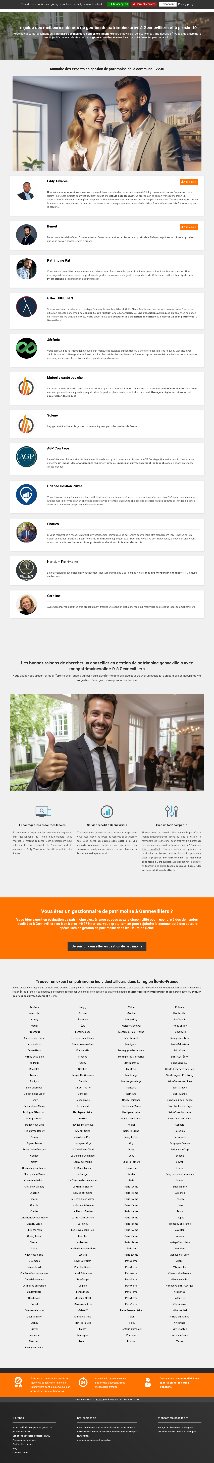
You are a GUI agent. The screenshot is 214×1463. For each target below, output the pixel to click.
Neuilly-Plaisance (131, 1100)
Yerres (179, 1341)
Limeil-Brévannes (83, 1273)
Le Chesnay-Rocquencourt (83, 1180)
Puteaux (179, 1007)
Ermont (83, 1013)
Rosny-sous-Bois (180, 1038)
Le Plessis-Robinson (83, 1205)
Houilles (83, 1118)
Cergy (34, 1162)
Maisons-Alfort (83, 1298)
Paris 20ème (131, 1254)
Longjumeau (82, 1292)
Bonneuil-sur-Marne (34, 1106)
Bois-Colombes (34, 1087)
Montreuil (131, 1069)
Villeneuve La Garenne (179, 1273)
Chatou (34, 1199)
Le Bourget (83, 1174)
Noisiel (131, 1124)
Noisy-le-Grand (131, 1131)
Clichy (34, 1248)
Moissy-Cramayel (131, 1025)
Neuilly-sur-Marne (131, 1106)
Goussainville (83, 1100)
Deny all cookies (145, 4)
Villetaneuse (179, 1304)
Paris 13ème (131, 1205)
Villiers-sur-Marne (179, 1316)
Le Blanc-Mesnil (82, 1168)
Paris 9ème (131, 1304)
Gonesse (83, 1093)
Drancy (34, 1322)
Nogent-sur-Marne (131, 1118)
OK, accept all (119, 4)
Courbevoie (34, 1298)
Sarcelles (180, 1131)
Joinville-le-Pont (82, 1137)
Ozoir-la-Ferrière (131, 1162)
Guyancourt (83, 1106)
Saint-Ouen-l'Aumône (179, 1112)
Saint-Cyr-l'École (180, 1056)
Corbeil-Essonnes (34, 1279)
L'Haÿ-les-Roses (82, 1267)
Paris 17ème (131, 1230)
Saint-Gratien (180, 1087)
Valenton (180, 1230)
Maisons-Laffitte (83, 1304)
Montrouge (131, 1075)
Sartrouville (180, 1137)
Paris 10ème (131, 1186)
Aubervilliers (34, 1050)
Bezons (34, 1075)
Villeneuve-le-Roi (180, 1279)
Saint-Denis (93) (179, 1063)
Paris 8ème (131, 1298)
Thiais (179, 1205)
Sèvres (180, 1168)
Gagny (82, 1063)
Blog (15, 1448)
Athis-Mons (34, 1044)
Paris (131, 1180)
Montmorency (131, 1063)
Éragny (82, 1007)
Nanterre (131, 1087)
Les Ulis (83, 1254)
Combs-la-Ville (34, 1267)
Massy (82, 1329)
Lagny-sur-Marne (83, 1162)
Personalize (168, 4)
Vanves (180, 1236)
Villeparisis (180, 1292)
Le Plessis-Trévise (83, 1211)
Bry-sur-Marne (34, 1143)
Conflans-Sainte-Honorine (34, 1273)
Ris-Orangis (180, 1019)
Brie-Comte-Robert (34, 1131)
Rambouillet (179, 1013)
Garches (82, 1069)
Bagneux (34, 1063)
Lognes (83, 1285)
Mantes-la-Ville (83, 1322)
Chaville (34, 1205)
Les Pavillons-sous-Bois (83, 1248)
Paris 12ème (131, 1199)
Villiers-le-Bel (180, 1310)
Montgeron (131, 1044)
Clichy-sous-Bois (34, 1254)
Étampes (83, 1019)
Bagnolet (34, 1069)
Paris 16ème (131, 1223)
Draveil (34, 1329)
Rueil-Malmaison (180, 1044)
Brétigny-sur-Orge (34, 1124)
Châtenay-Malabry (34, 1186)
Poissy (131, 1322)
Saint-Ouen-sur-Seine (179, 1118)
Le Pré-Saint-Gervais (83, 1217)
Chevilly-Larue (34, 1223)
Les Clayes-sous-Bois (82, 1230)
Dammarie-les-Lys (34, 1310)
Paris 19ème (131, 1242)
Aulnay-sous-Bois (34, 1056)
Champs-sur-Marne (34, 1174)
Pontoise (131, 1335)
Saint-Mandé (180, 1093)
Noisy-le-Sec (131, 1137)
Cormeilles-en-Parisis (34, 1285)
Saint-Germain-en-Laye (179, 1081)
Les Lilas (82, 1236)
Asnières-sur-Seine (34, 1038)
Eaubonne (34, 1335)
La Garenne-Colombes (83, 1155)
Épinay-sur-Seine (34, 1347)
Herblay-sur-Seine (82, 1112)
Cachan (34, 1155)
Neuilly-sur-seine (131, 1112)
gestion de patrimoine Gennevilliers (94, 1440)
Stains (179, 1180)
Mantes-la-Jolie (82, 1316)
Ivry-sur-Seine (82, 1131)
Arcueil (34, 1025)
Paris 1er (131, 1248)
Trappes (179, 1217)
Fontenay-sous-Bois (83, 1044)
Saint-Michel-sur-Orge (180, 1106)
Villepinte (180, 1298)
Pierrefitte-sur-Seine (131, 1310)
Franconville (82, 1050)
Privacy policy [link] (186, 4)
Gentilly (83, 1081)
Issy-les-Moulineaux (82, 1124)
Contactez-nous (20, 1452)
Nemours (131, 1093)
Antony (34, 1019)
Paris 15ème (131, 1217)
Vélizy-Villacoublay (180, 1242)
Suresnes (180, 1193)
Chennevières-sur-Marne (34, 1217)
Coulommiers (34, 1292)
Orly (131, 1143)
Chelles (34, 1211)
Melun (131, 1007)
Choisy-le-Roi (34, 1236)
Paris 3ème (131, 1267)
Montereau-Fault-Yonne (131, 1032)
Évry (83, 1025)
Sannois (179, 1124)
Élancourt (34, 1341)
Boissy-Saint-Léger (34, 1093)
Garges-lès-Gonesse (83, 1075)
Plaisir (131, 1316)
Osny (131, 1155)
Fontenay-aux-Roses (83, 1038)
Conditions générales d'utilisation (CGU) (32, 1436)
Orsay (131, 1149)
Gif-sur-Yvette (83, 1087)
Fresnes (82, 1056)
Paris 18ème (131, 1236)
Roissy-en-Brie (180, 1025)
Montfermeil (131, 1038)
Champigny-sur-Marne (34, 1168)
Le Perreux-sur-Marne (82, 1199)
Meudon (131, 1013)
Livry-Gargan (82, 1279)
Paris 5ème (131, 1279)
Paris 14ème (131, 1211)
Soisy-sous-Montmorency (180, 1174)
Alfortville (34, 1013)
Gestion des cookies (23, 1444)
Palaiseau (131, 1168)
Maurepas (82, 1335)
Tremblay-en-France (180, 1223)
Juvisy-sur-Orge (82, 1143)
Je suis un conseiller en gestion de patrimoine (107, 946)
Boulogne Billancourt (34, 1112)
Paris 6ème (131, 1285)
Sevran (180, 1162)
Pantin (131, 1174)
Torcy (180, 1211)
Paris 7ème (131, 1292)
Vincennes (179, 1322)
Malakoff (83, 1310)
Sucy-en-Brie (180, 1186)
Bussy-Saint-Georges (34, 1149)
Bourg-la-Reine (34, 1118)
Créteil (34, 1304)
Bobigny (34, 1081)
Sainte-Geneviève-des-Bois (179, 1069)
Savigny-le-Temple (180, 1143)
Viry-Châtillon (180, 1329)
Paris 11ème (131, 1193)
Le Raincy (83, 1223)
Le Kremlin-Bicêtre (83, 1186)
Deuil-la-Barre (34, 1316)
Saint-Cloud (180, 1050)
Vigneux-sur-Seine (180, 1254)
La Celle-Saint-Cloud (83, 1149)
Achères (34, 1007)
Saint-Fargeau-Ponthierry (179, 1075)
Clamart (34, 1242)
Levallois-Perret (82, 1261)
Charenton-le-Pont (34, 1180)
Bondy (34, 1100)
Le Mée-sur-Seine (82, 1193)
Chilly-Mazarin (34, 1230)
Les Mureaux (83, 1242)
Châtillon (34, 1193)
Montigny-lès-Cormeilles (131, 1056)
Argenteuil (34, 1032)
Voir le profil (190, 181)
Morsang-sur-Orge (131, 1081)
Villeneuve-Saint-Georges (179, 1285)
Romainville (180, 1032)
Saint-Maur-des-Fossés (180, 1100)
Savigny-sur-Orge (179, 1149)
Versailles (180, 1248)
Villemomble (179, 1267)
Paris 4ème (131, 1273)
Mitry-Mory (131, 1019)
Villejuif (180, 1261)
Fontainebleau (82, 1032)
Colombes (34, 1261)
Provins (131, 1341)
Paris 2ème (131, 1261)
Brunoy (34, 1137)
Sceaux (180, 1155)
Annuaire (17, 1427)
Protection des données (24, 1440)
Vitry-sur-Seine (180, 1335)
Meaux (82, 1341)
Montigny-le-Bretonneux (131, 1050)
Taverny (179, 1199)
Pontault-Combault (131, 1329)
